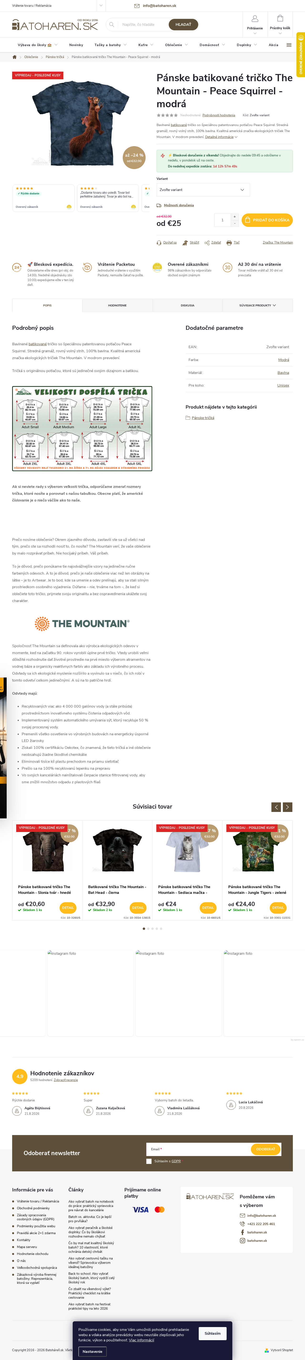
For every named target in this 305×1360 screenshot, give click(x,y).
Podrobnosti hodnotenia (219, 115)
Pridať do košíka (271, 220)
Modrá (283, 360)
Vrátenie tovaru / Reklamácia (31, 6)
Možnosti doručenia (179, 205)
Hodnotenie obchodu (32, 1254)
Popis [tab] (47, 305)
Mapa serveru (27, 1247)
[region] (80, 198)
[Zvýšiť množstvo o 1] (235, 217)
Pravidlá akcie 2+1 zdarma (36, 1233)
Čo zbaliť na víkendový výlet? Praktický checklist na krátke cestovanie (89, 1293)
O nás (21, 1261)
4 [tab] (157, 929)
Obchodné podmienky (33, 1208)
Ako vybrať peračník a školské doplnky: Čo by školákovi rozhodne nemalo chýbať (90, 1232)
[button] (86, 993)
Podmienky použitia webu (36, 1226)
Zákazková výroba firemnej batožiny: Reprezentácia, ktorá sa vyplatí (36, 1278)
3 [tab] (152, 929)
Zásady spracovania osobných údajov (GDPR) (35, 1217)
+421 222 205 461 (261, 1224)
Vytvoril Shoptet (282, 1350)
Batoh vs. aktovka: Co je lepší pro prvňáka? (89, 1219)
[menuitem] (38, 45)
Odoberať (265, 1149)
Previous (276, 807)
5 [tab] (161, 929)
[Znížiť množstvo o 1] (235, 223)
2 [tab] (148, 929)
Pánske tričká (203, 418)
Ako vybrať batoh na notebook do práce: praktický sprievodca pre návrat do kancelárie (91, 1205)
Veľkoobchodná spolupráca (37, 1267)
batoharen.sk (257, 1232)
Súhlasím (213, 1333)
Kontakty (23, 1240)
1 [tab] (144, 929)
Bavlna (283, 372)
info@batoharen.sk (261, 1215)
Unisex (283, 385)
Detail (68, 908)
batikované (179, 125)
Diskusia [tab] (187, 305)
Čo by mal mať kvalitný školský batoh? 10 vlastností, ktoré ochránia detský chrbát (91, 1247)
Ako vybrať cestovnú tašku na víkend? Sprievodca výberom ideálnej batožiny (90, 1262)
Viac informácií (141, 1340)
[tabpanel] (47, 871)
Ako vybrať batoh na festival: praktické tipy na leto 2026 (89, 1306)
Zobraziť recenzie (66, 1080)
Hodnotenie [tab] (117, 305)
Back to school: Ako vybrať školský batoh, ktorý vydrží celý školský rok (91, 1278)
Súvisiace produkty (255, 305)
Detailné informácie (219, 137)
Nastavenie (92, 1351)
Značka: (278, 242)
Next (287, 807)
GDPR (176, 1161)
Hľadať (183, 24)
